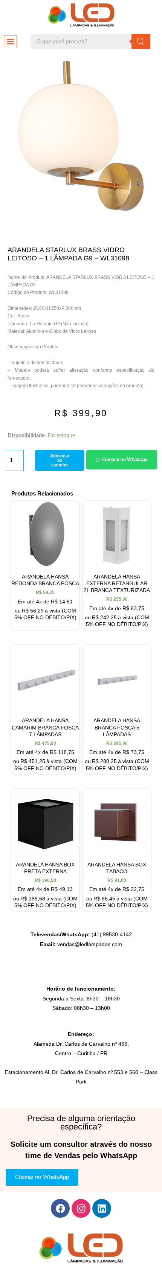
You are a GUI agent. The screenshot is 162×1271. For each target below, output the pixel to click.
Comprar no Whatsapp (125, 459)
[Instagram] (81, 1208)
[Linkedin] (101, 1208)
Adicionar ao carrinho (59, 460)
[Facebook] (60, 1208)
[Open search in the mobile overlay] (90, 41)
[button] (10, 41)
